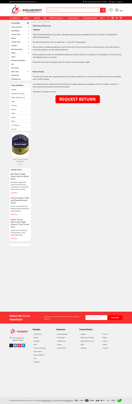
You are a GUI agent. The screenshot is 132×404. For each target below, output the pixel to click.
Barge (13, 113)
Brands (26, 18)
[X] (108, 18)
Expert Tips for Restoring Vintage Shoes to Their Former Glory (20, 223)
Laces (13, 57)
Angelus (13, 89)
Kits (12, 64)
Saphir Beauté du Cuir (18, 97)
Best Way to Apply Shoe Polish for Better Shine (20, 176)
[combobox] (76, 10)
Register (120, 2)
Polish (13, 53)
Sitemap (36, 362)
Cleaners (14, 45)
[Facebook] (112, 18)
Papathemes (68, 400)
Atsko (13, 121)
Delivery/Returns (90, 18)
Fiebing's (14, 105)
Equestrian (15, 75)
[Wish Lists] (111, 10)
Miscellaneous (16, 79)
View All (13, 129)
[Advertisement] (20, 275)
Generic (13, 109)
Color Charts (73, 18)
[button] (119, 400)
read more (14, 193)
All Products (14, 18)
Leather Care (15, 34)
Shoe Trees (15, 71)
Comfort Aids (15, 42)
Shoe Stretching (16, 49)
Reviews (37, 18)
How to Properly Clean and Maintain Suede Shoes (20, 200)
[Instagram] (121, 18)
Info (101, 18)
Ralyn (13, 101)
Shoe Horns (15, 68)
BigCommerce (46, 400)
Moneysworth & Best (18, 93)
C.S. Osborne (15, 125)
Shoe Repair (15, 30)
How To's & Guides (56, 18)
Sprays (13, 38)
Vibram (13, 117)
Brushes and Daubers (18, 60)
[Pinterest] (116, 18)
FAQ (44, 18)
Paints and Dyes (16, 27)
